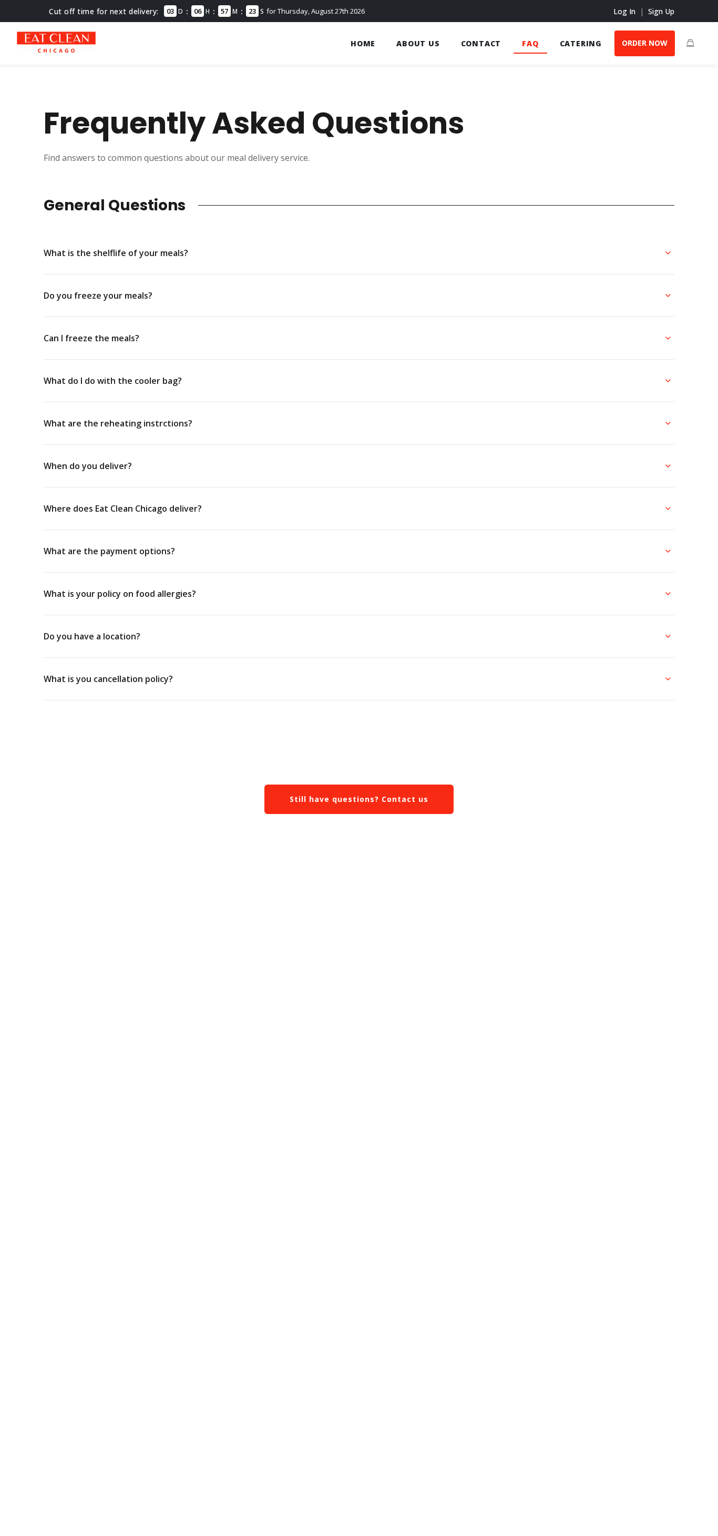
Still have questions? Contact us (359, 799)
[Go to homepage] (56, 49)
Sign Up (661, 11)
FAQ (530, 43)
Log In (624, 11)
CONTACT (481, 43)
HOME (363, 43)
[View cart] (690, 43)
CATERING (581, 43)
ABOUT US (417, 43)
